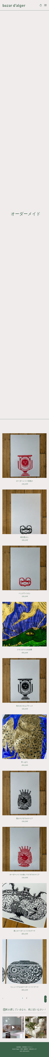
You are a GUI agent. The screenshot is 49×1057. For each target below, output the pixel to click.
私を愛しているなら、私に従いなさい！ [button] (25, 1010)
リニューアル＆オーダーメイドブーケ (24, 987)
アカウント (30, 1047)
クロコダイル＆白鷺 (24, 650)
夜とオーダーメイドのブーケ (24, 931)
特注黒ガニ (24, 537)
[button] (24, 455)
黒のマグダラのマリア (24, 818)
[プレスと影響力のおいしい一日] (36, 1027)
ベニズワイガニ (24, 593)
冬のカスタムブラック (24, 706)
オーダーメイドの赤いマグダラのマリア (24, 875)
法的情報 (18, 1047)
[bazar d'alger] (24, 6)
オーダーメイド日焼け (24, 481)
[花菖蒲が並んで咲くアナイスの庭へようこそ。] (13, 1027)
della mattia (26, 1051)
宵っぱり (24, 762)
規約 (26, 1047)
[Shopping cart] (39, 5)
